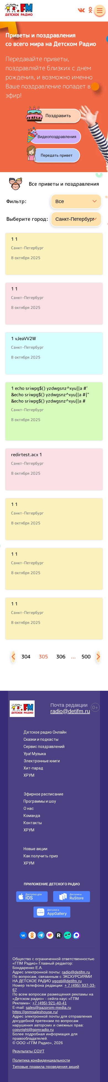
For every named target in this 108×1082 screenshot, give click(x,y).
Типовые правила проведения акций (45, 1066)
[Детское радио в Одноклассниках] (32, 935)
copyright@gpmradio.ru (33, 1029)
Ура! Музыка (35, 754)
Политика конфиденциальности (41, 1060)
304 (25, 656)
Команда (32, 815)
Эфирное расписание (43, 794)
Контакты (33, 823)
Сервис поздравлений (44, 746)
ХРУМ (29, 775)
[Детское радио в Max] (76, 935)
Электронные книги (42, 761)
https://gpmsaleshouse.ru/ (35, 1012)
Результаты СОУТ (28, 1051)
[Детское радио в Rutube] (58, 935)
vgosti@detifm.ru (67, 981)
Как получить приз (41, 856)
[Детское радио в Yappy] (67, 935)
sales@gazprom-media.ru (48, 1007)
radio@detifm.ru (70, 711)
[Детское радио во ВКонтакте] (23, 935)
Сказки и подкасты (41, 739)
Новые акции (35, 849)
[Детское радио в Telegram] (41, 935)
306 (60, 656)
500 (86, 656)
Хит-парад (33, 768)
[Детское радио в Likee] (49, 935)
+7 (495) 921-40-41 (49, 1003)
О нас (29, 808)
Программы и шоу (40, 801)
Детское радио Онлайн (45, 732)
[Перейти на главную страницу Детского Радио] (19, 11)
